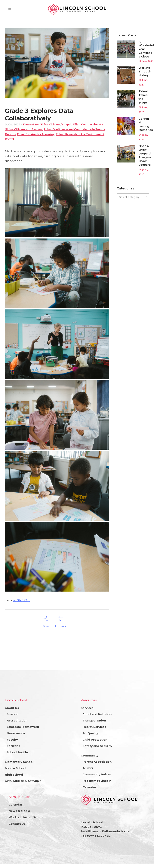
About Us (12, 707)
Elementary (31, 124)
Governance (16, 733)
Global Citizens (50, 124)
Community (89, 755)
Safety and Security (97, 746)
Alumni (88, 768)
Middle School (15, 768)
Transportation (94, 720)
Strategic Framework (23, 726)
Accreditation (17, 720)
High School (14, 774)
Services (87, 707)
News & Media (19, 810)
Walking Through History (145, 71)
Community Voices (97, 774)
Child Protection (95, 739)
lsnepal (66, 124)
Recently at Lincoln (97, 780)
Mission (12, 714)
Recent (9, 139)
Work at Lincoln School (26, 817)
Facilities (13, 746)
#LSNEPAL (21, 600)
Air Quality (90, 733)
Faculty (12, 739)
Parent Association (97, 761)
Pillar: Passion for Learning (36, 134)
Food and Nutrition (97, 714)
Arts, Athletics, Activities (23, 781)
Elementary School (19, 761)
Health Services (94, 726)
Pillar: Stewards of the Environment (80, 134)
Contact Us (17, 823)
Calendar (89, 787)
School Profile (17, 752)
